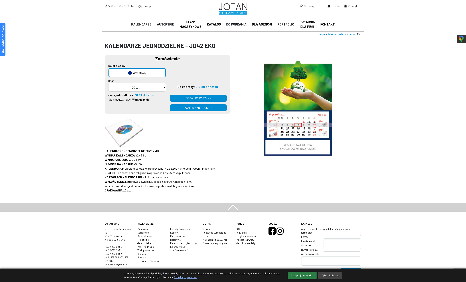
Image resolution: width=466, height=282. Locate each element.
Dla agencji (262, 24)
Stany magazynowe (191, 24)
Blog (205, 236)
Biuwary (141, 257)
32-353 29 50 (115, 246)
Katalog (214, 24)
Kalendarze (141, 24)
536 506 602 (116, 257)
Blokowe (142, 253)
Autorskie (165, 24)
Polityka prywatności (246, 236)
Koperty (174, 232)
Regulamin (241, 232)
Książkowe (143, 232)
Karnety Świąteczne (180, 229)
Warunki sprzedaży (245, 243)
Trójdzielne (143, 239)
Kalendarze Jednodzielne (341, 34)
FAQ (238, 229)
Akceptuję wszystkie (302, 275)
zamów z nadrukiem (198, 107)
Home (322, 34)
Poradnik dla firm (307, 24)
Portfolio (285, 24)
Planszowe (143, 229)
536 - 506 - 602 (118, 6)
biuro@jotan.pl (141, 6)
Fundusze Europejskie (214, 232)
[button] (301, 6)
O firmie (207, 229)
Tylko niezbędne (330, 275)
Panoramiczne (177, 236)
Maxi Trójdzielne (145, 246)
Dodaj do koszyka (198, 98)
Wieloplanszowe (145, 250)
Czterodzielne (144, 236)
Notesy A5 (175, 239)
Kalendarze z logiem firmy (183, 243)
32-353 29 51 (114, 250)
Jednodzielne (144, 243)
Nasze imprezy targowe (215, 243)
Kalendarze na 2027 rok (215, 239)
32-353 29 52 (115, 253)
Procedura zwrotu (245, 239)
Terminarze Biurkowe (148, 261)
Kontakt (327, 24)
